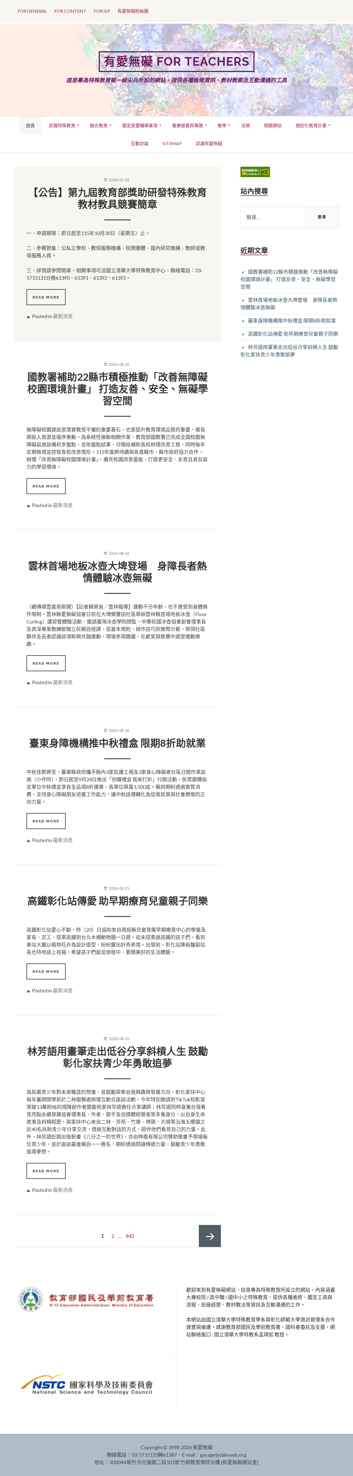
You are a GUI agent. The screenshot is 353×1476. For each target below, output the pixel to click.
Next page (210, 1236)
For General (32, 11)
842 (131, 1236)
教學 (222, 125)
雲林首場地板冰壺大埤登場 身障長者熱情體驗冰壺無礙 (117, 572)
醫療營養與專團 (187, 125)
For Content (70, 11)
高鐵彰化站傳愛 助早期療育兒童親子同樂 (117, 901)
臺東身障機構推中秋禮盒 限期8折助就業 (117, 743)
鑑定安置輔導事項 (139, 125)
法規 (245, 125)
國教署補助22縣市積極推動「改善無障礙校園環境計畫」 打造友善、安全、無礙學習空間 (117, 389)
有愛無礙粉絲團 (132, 11)
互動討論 (139, 143)
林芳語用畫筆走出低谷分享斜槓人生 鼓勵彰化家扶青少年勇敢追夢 (117, 1057)
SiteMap (172, 143)
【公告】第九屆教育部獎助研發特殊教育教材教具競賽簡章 (117, 198)
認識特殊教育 (62, 125)
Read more (49, 300)
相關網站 (273, 125)
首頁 (30, 125)
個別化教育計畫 (311, 125)
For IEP (102, 11)
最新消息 (63, 316)
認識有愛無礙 (209, 143)
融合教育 (99, 125)
